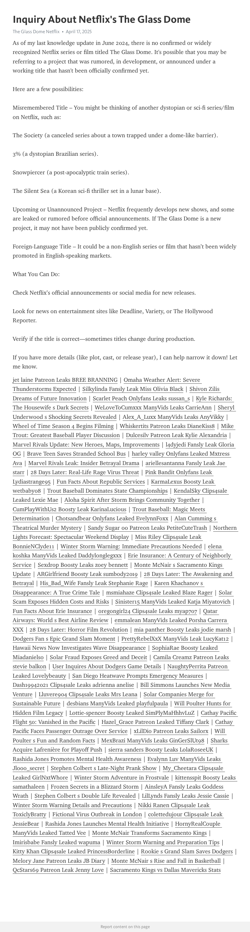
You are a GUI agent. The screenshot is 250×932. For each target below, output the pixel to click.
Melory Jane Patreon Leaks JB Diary (59, 860)
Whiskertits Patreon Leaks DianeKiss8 (167, 426)
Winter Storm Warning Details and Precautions (72, 805)
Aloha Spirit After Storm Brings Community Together (132, 499)
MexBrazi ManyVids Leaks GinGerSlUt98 (152, 740)
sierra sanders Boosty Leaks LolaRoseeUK (160, 749)
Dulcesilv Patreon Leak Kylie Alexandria (176, 435)
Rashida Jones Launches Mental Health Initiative (107, 823)
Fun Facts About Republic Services (101, 481)
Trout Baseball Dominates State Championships (107, 490)
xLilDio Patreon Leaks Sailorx (171, 731)
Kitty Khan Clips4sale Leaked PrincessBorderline (74, 851)
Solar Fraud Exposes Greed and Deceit (98, 657)
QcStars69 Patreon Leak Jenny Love (58, 869)
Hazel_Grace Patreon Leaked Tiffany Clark (155, 722)
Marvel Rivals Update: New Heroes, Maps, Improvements (86, 444)
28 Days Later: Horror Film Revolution (79, 629)
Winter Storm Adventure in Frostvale (121, 777)
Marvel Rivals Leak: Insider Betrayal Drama (83, 463)
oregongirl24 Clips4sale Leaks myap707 (147, 611)
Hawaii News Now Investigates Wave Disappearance (79, 647)
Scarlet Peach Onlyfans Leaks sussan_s (141, 398)
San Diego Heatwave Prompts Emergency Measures (137, 675)
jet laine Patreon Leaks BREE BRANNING (65, 379)
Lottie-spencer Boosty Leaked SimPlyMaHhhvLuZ (132, 712)
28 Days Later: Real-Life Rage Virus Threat (85, 472)
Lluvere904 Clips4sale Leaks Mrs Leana (88, 694)
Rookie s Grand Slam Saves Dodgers (187, 851)
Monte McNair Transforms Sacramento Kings (149, 832)
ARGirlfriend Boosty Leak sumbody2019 (87, 574)
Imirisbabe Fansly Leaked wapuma (56, 842)
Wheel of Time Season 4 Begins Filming (63, 426)
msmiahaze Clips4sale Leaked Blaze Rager (159, 592)
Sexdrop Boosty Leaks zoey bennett (83, 564)
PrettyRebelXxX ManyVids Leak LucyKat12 (175, 638)
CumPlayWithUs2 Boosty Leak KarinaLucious (69, 509)
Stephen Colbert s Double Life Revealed (85, 795)
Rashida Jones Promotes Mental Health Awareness (77, 759)
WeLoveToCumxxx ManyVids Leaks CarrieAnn (153, 407)
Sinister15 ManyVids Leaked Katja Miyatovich (172, 601)
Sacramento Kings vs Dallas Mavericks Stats (165, 869)
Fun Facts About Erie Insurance (52, 611)
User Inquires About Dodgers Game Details (106, 666)
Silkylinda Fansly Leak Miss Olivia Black (132, 389)
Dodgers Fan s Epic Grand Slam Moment (64, 638)
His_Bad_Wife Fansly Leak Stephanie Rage (94, 583)
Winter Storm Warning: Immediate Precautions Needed (131, 546)
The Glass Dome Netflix (36, 31)
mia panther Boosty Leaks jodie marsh (182, 629)
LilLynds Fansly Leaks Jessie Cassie (185, 795)
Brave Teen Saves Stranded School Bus (76, 453)
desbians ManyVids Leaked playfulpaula (117, 703)
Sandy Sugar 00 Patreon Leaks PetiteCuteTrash (147, 527)
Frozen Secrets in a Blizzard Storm (95, 786)
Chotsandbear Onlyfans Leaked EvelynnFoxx (112, 518)
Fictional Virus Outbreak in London (97, 814)
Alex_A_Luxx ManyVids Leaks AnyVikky (173, 416)
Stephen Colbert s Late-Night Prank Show (104, 768)
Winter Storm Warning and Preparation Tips (162, 842)
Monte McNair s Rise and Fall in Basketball (166, 860)
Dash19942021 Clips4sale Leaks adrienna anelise (73, 684)
